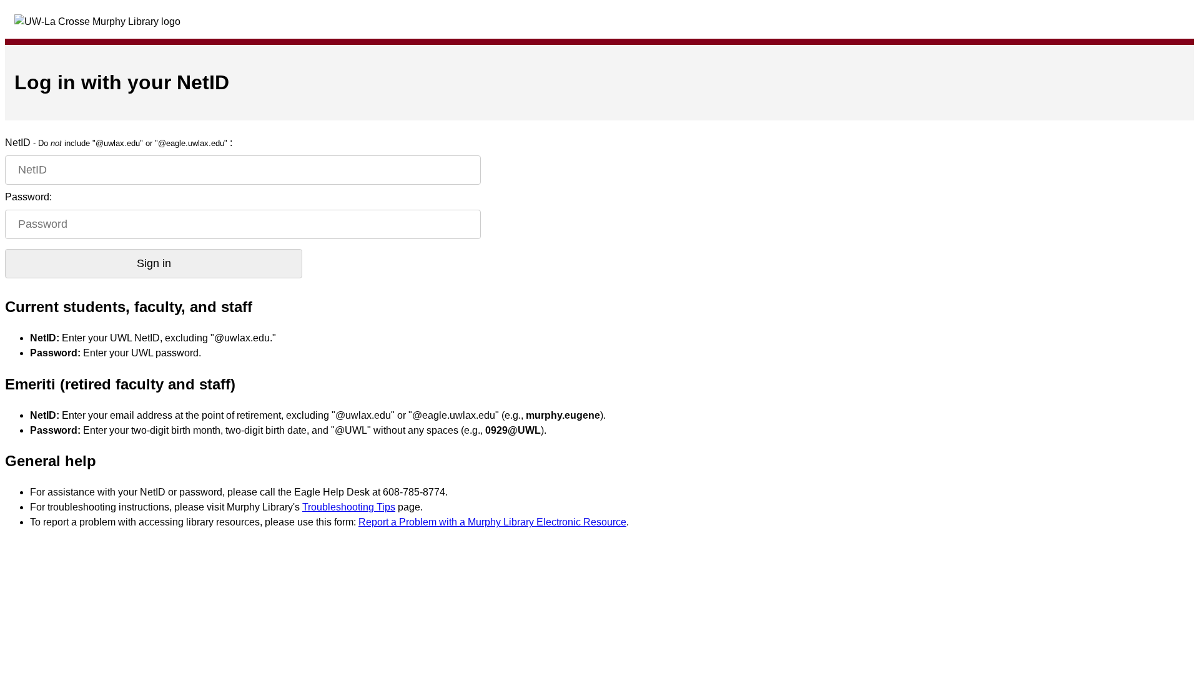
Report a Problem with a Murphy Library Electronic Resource (492, 522)
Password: (28, 197)
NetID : (118, 142)
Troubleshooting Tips (348, 507)
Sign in (154, 263)
